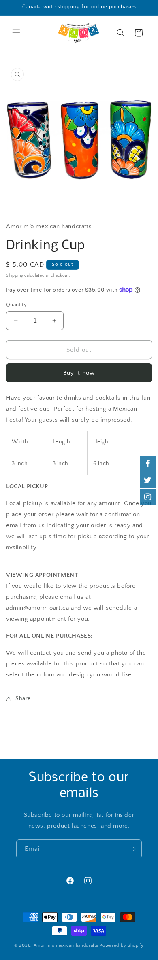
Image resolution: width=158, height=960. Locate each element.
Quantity (16, 304)
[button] (16, 33)
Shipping (14, 275)
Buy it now (79, 372)
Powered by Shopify (122, 945)
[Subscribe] (132, 848)
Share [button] (23, 698)
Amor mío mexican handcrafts (67, 945)
